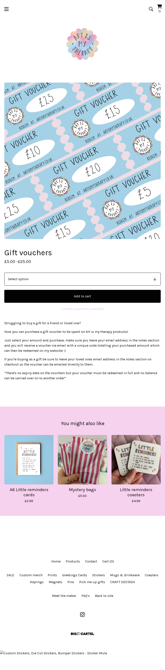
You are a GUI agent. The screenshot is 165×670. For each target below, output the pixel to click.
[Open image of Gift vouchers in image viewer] (82, 161)
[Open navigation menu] (6, 9)
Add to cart (82, 296)
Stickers (98, 575)
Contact (91, 561)
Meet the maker (64, 596)
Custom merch (31, 575)
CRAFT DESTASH (122, 582)
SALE (10, 575)
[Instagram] (82, 614)
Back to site (104, 596)
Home (56, 561)
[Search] (151, 9)
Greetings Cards (74, 575)
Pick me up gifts (92, 582)
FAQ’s (85, 596)
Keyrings (37, 582)
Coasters (151, 575)
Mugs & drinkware (125, 575)
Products (73, 561)
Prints (52, 575)
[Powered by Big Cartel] (82, 634)
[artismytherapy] (82, 43)
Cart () (108, 561)
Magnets (55, 582)
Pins (70, 582)
